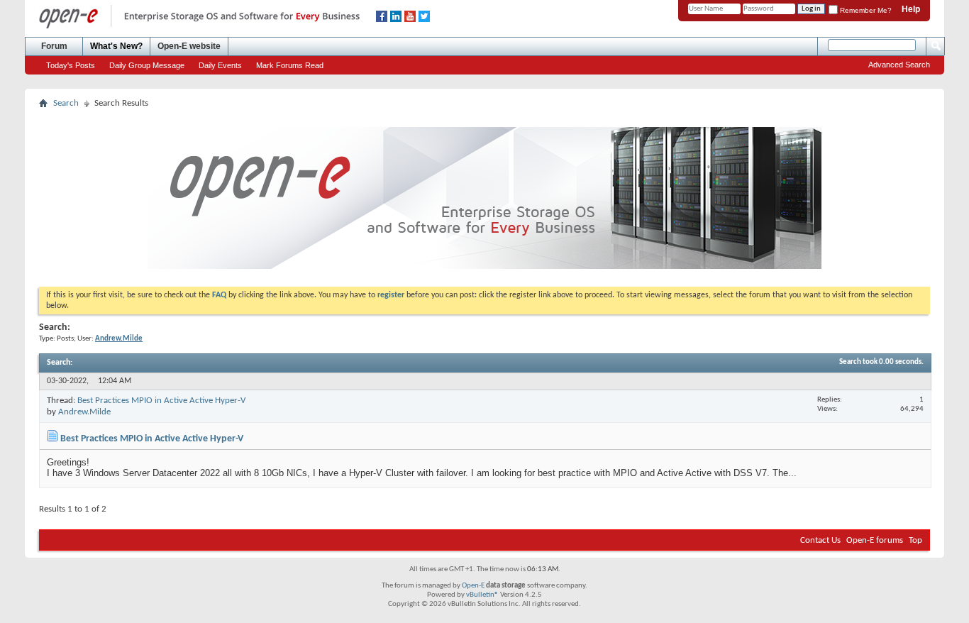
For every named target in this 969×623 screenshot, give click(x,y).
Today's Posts (70, 65)
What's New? (116, 46)
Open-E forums (874, 540)
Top (915, 540)
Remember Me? (865, 10)
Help (911, 9)
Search (66, 103)
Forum (54, 46)
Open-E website (189, 46)
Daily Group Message (146, 65)
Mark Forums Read (289, 65)
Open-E (473, 586)
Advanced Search (899, 64)
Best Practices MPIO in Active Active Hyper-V (161, 400)
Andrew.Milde (84, 412)
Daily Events (220, 65)
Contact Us (820, 540)
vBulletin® (482, 595)
